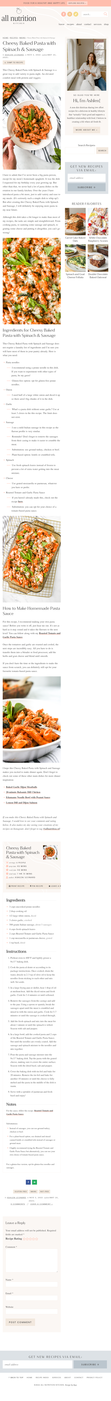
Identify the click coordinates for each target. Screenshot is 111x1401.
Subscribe (85, 187)
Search (102, 150)
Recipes (70, 24)
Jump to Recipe (15, 62)
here (20, 501)
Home (61, 24)
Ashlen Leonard (14, 55)
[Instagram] (69, 14)
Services (98, 24)
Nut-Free (44, 1191)
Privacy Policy (94, 1377)
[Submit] (105, 14)
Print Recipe (18, 886)
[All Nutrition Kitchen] (19, 16)
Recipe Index (42, 1377)
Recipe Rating (14, 1238)
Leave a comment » (41, 1204)
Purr (75, 1385)
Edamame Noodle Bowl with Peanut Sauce (28, 797)
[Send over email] (34, 1182)
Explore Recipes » (77, 3)
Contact (87, 24)
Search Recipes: (86, 145)
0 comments (18, 1204)
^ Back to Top (16, 1377)
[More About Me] (86, 65)
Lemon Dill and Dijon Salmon (21, 802)
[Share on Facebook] (28, 1182)
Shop (106, 24)
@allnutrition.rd (51, 828)
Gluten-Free (21, 1191)
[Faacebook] (63, 14)
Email (9, 1293)
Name (9, 1279)
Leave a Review (59, 886)
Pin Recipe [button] (37, 886)
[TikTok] (75, 14)
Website (9, 1306)
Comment (11, 1246)
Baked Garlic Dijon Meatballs (21, 787)
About (79, 24)
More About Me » (87, 130)
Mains (22, 38)
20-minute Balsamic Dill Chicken (23, 792)
